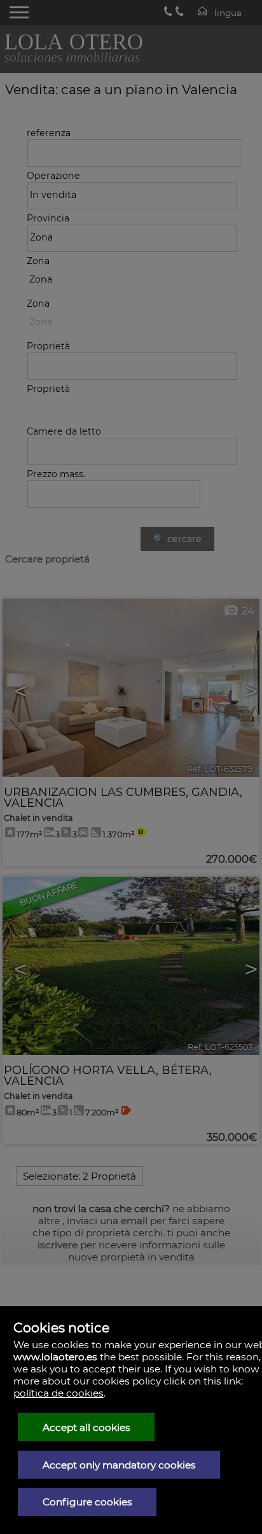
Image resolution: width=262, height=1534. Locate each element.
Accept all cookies (86, 1427)
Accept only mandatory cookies (119, 1465)
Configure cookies (87, 1502)
